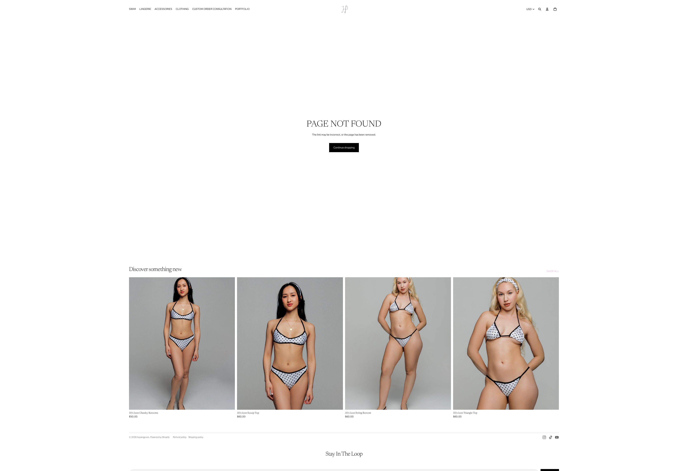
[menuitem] (132, 9)
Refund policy (180, 437)
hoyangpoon (143, 437)
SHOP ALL (553, 271)
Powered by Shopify (159, 437)
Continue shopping (344, 147)
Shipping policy (195, 437)
